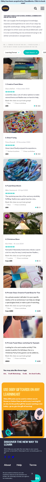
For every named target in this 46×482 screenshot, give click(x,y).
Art (4, 373)
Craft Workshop (14, 373)
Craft (25, 373)
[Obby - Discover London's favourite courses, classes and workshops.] (5, 8)
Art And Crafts (34, 373)
